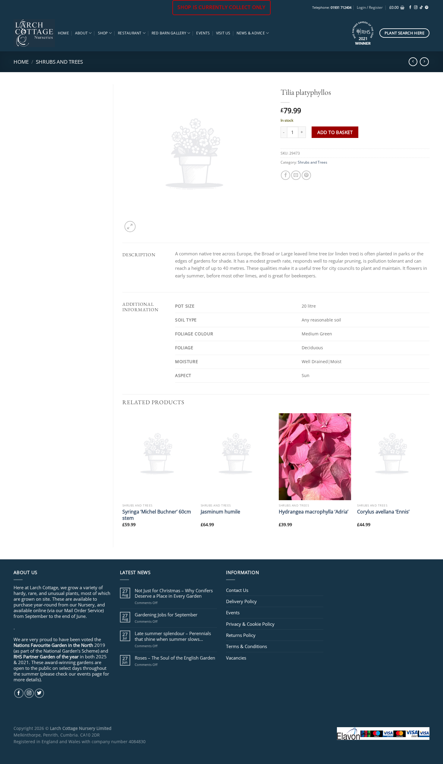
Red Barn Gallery (169, 33)
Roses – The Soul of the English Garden (175, 657)
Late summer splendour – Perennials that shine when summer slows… (173, 636)
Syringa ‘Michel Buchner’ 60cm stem (156, 514)
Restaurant (129, 33)
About (81, 33)
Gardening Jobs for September (166, 614)
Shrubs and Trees (59, 61)
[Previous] (122, 475)
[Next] (429, 475)
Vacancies (236, 658)
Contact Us (237, 590)
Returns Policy (241, 635)
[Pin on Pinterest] (306, 175)
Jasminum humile (220, 511)
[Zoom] (130, 226)
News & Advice (251, 33)
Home (63, 33)
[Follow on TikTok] (421, 7)
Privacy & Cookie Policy (250, 624)
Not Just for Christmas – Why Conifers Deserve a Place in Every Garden (174, 593)
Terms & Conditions (246, 646)
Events (203, 33)
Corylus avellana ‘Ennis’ (383, 511)
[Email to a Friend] (295, 175)
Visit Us (223, 33)
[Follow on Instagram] (415, 7)
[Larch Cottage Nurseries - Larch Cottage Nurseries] (34, 33)
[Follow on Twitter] (39, 693)
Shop (103, 33)
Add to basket (335, 132)
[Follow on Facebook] (410, 7)
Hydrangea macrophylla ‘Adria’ (313, 511)
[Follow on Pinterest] (426, 7)
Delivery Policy (241, 601)
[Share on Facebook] (285, 175)
